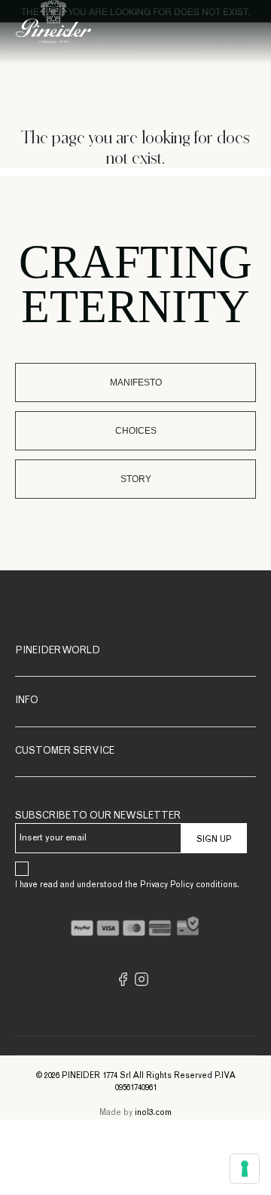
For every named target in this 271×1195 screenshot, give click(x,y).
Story (135, 479)
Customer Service (64, 752)
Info (26, 701)
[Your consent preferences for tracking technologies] (244, 1168)
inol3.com (153, 1113)
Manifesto (136, 382)
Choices (136, 430)
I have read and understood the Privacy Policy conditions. (127, 885)
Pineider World (57, 651)
